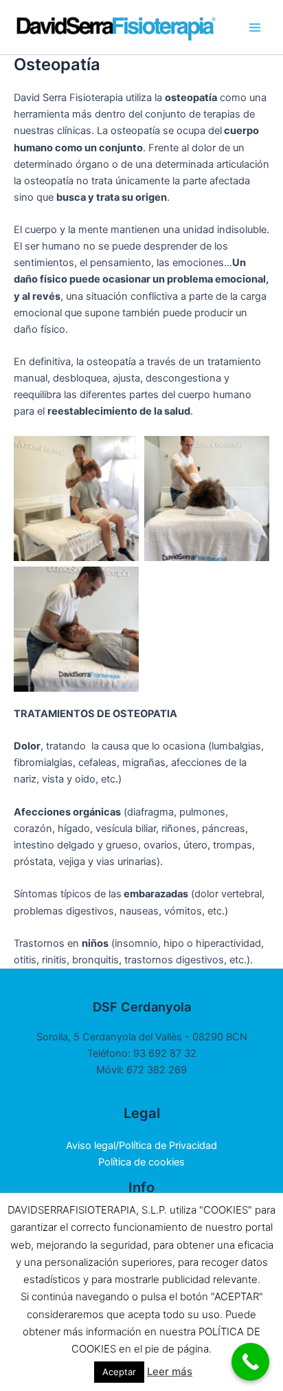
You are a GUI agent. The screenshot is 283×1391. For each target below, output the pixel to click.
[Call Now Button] (250, 1362)
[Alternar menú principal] (254, 27)
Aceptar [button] (119, 1371)
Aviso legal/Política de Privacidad (141, 1145)
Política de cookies (141, 1162)
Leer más (169, 1371)
